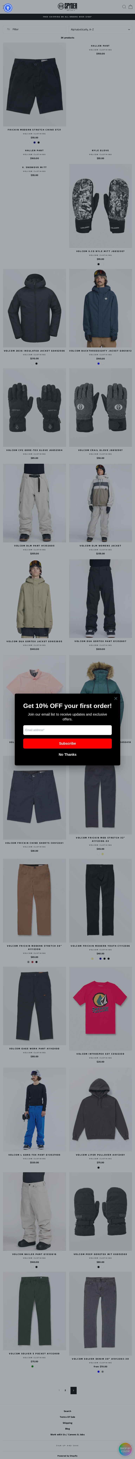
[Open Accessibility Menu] (8, 8)
